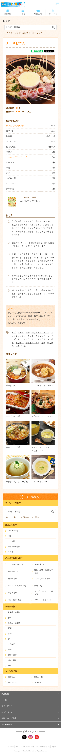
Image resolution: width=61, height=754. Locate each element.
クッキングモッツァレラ (17, 157)
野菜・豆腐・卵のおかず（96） (43, 571)
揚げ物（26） (13, 579)
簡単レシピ (38, 677)
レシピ (22, 14)
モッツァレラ (24, 339)
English (53, 746)
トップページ (9, 746)
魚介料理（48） (14, 571)
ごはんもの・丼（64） (42, 579)
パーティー (12, 682)
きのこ (9, 33)
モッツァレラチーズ (40, 339)
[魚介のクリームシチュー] (43, 413)
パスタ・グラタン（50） (17, 586)
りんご (17, 33)
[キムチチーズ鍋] (18, 444)
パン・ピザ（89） (15, 600)
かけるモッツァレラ (15, 126)
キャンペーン (53, 14)
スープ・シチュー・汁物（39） (43, 592)
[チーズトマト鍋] (18, 413)
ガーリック (37, 33)
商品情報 (7, 14)
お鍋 (28, 332)
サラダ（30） (13, 593)
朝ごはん (11, 677)
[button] (30, 694)
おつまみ (37, 682)
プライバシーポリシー (22, 746)
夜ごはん (20, 343)
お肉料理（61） (40, 564)
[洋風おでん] (18, 382)
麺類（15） (38, 586)
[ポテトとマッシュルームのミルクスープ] (43, 444)
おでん (21, 332)
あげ (14, 332)
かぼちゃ (26, 33)
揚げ (43, 343)
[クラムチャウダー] (43, 478)
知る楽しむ (38, 14)
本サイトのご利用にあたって (40, 746)
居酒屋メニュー (32, 343)
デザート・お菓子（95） (43, 600)
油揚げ (19, 346)
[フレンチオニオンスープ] (43, 382)
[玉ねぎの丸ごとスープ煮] (18, 478)
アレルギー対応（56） (16, 564)
